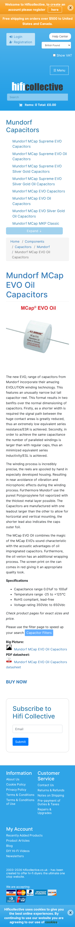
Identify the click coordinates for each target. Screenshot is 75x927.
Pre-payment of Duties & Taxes (49, 802)
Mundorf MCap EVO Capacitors (38, 191)
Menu (59, 70)
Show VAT (64, 55)
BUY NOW (16, 681)
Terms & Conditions (20, 795)
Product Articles (18, 840)
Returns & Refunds (51, 790)
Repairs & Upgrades (45, 811)
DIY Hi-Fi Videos (18, 851)
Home (14, 241)
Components (34, 241)
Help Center (60, 36)
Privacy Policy (16, 789)
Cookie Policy (16, 784)
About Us (12, 779)
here (55, 10)
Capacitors (23, 247)
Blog (9, 846)
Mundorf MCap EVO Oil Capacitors (40, 649)
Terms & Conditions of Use (20, 801)
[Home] (37, 87)
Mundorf (43, 247)
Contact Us (46, 785)
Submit (20, 742)
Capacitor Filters (39, 633)
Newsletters (15, 856)
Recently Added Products (24, 835)
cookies (51, 922)
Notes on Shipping (51, 795)
